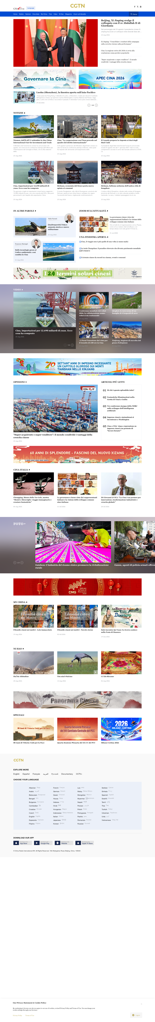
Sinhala (107, 791)
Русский (54, 774)
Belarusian (37, 795)
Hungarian (60, 809)
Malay (85, 791)
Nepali (82, 802)
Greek (59, 795)
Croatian (35, 809)
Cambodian (35, 806)
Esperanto (36, 820)
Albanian (34, 788)
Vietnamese (110, 820)
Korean (58, 824)
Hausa (58, 799)
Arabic (34, 791)
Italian (58, 816)
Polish (82, 809)
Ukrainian (109, 813)
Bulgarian (36, 802)
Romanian (84, 820)
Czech (34, 813)
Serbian (107, 788)
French (59, 788)
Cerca (135, 14)
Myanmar (86, 799)
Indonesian (63, 813)
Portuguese (85, 813)
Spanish (108, 795)
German (59, 791)
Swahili (108, 799)
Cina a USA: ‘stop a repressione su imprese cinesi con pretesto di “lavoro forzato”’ (121, 428)
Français (36, 774)
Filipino (34, 824)
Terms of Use (29, 1015)
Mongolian (85, 795)
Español (26, 774)
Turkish (107, 809)
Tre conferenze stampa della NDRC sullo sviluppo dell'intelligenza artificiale (122, 408)
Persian (83, 806)
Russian (84, 824)
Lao (81, 788)
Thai (105, 806)
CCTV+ (79, 774)
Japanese (59, 820)
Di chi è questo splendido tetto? (120, 390)
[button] (89, 105)
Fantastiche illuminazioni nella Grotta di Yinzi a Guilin (121, 398)
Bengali (33, 799)
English (16, 774)
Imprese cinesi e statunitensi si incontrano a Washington (120, 418)
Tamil (106, 802)
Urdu (105, 816)
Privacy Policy (17, 1015)
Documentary (67, 774)
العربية (45, 774)
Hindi (57, 806)
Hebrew (58, 802)
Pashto (82, 816)
